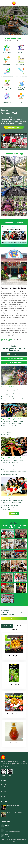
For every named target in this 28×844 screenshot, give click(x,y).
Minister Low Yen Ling (13, 805)
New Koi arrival (4, 789)
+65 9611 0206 (8, 836)
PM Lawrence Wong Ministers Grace (17, 813)
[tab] (14, 354)
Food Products (4, 793)
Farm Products (4, 791)
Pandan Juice (14, 743)
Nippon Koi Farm (13, 839)
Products (3, 786)
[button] (2, 234)
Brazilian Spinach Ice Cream (14, 685)
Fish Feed (3, 796)
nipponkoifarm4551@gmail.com (12, 831)
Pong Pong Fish (14, 656)
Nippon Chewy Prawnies (14, 714)
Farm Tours (3, 784)
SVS (15, 841)
